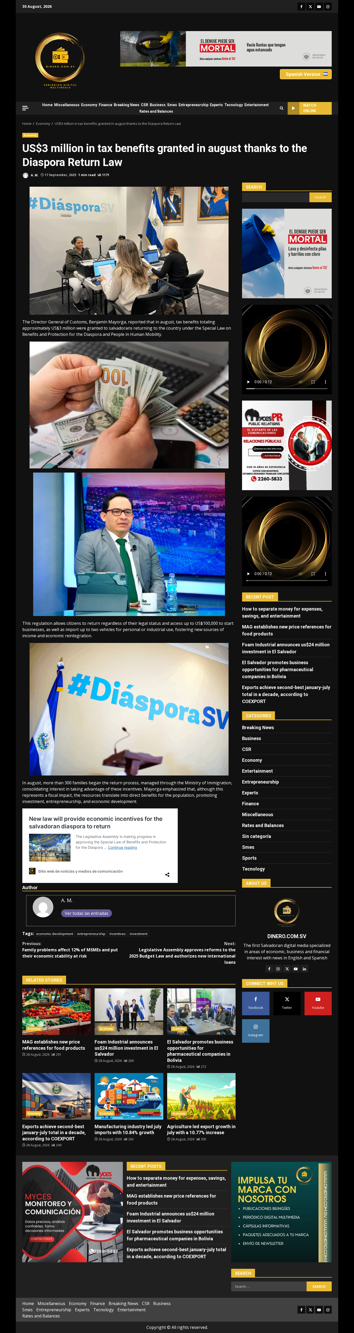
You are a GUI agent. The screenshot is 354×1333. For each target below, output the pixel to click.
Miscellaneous (67, 105)
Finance (105, 105)
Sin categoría (256, 836)
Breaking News (126, 105)
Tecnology (233, 105)
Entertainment (256, 105)
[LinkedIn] (304, 969)
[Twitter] (287, 969)
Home (47, 105)
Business (158, 105)
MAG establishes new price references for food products (56, 1011)
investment (138, 933)
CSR (144, 105)
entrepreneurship (91, 933)
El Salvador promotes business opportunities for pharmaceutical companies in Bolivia (201, 1011)
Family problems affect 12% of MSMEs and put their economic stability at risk (70, 950)
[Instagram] (278, 969)
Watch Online (309, 108)
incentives (118, 933)
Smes (172, 105)
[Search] (281, 108)
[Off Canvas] (25, 108)
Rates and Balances (156, 111)
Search (254, 187)
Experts (216, 105)
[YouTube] (296, 969)
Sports (249, 858)
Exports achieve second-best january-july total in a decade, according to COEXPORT (56, 1096)
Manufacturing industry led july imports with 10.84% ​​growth (129, 1096)
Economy (89, 105)
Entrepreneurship (193, 105)
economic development (54, 933)
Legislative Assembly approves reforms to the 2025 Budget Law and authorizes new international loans (182, 953)
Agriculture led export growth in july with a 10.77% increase (201, 1096)
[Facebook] (269, 969)
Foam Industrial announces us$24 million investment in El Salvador (129, 1011)
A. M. (34, 175)
